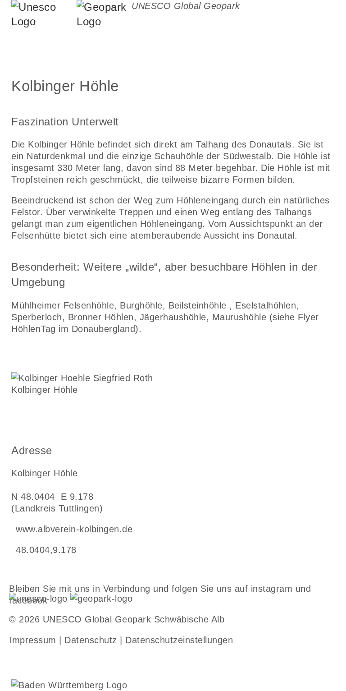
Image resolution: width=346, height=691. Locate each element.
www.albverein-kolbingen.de (74, 529)
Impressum (32, 640)
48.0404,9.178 (46, 550)
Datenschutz (90, 640)
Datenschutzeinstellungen (179, 640)
